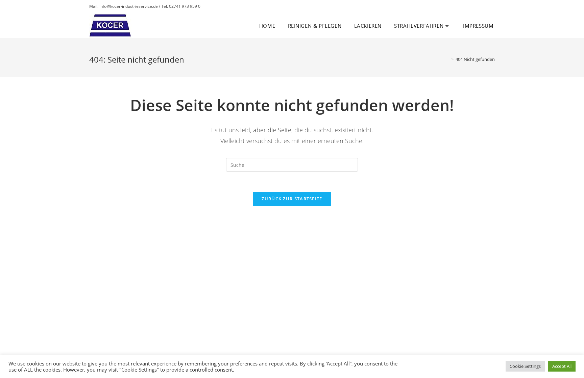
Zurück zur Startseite (292, 199)
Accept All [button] (561, 366)
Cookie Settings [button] (525, 366)
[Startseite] (447, 59)
